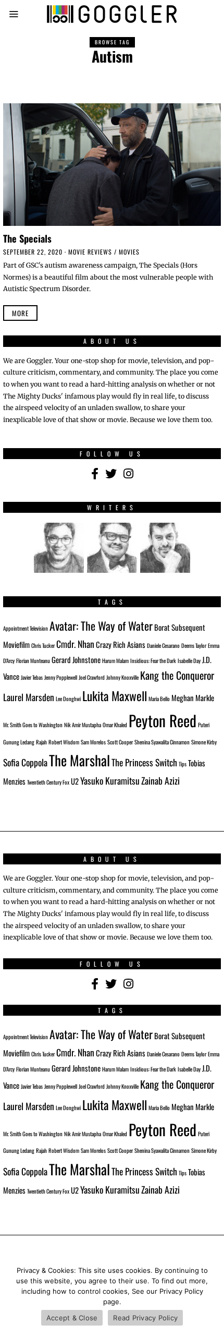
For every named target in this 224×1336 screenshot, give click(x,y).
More (20, 313)
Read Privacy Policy (145, 1318)
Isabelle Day (189, 660)
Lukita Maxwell (114, 696)
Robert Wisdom (63, 742)
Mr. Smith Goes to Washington (33, 724)
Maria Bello (159, 698)
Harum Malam (115, 660)
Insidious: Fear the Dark (153, 660)
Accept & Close (72, 1318)
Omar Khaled (115, 724)
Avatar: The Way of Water (101, 625)
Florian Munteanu (33, 660)
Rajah (41, 742)
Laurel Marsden (28, 697)
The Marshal (79, 760)
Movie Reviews (90, 251)
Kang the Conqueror (177, 675)
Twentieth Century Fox (48, 782)
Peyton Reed (162, 720)
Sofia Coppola (25, 762)
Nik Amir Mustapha (82, 724)
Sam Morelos (93, 742)
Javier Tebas (32, 677)
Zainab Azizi (160, 780)
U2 (75, 781)
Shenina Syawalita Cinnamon (162, 742)
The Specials (27, 238)
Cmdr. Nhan (75, 644)
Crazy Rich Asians (120, 644)
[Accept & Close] (211, 1297)
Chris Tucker (43, 645)
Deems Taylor (193, 645)
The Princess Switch (144, 762)
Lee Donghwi (68, 698)
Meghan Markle (192, 697)
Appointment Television (25, 628)
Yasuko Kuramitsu (110, 780)
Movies (129, 251)
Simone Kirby (204, 742)
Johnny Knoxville (122, 677)
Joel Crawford (92, 677)
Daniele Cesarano (163, 645)
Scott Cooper (120, 742)
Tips (182, 764)
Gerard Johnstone (76, 659)
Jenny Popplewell (60, 677)
